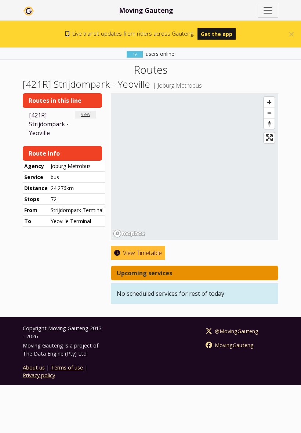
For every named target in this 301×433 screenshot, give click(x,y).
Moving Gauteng (146, 10)
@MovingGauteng (235, 331)
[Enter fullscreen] (269, 137)
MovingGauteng (233, 345)
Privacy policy (39, 375)
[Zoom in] (269, 102)
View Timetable (142, 253)
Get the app (216, 33)
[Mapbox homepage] (129, 233)
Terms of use (67, 367)
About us (34, 367)
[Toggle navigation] (268, 10)
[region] (194, 166)
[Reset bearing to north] (269, 123)
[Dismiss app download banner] (291, 34)
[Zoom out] (269, 113)
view (85, 114)
